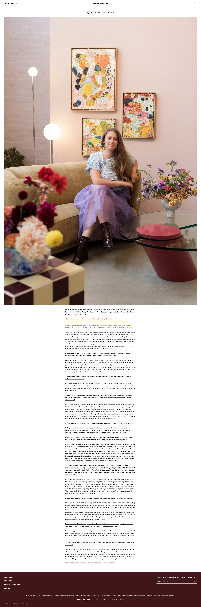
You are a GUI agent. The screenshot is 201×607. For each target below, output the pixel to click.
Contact (7, 588)
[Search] (185, 3)
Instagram (8, 577)
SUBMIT (194, 581)
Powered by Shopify (22, 604)
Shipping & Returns (12, 584)
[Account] (190, 3)
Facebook (8, 581)
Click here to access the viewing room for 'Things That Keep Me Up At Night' (90, 319)
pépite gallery (12, 604)
